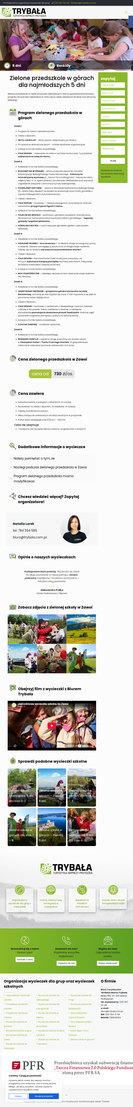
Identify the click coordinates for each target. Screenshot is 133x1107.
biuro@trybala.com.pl (85, 2)
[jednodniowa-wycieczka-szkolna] (51, 658)
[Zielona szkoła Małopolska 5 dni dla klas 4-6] (81, 827)
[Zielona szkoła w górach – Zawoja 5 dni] (52, 787)
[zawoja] (51, 629)
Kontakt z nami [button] (25, 959)
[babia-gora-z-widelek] (81, 629)
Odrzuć (18, 1096)
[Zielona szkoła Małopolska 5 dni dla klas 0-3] (22, 787)
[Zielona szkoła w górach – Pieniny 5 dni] (52, 827)
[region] (33, 1086)
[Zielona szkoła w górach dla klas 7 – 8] (22, 827)
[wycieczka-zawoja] (22, 658)
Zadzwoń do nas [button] (66, 963)
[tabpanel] (52, 581)
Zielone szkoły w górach (82, 1039)
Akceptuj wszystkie (44, 1096)
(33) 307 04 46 (61, 2)
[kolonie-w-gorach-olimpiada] (81, 658)
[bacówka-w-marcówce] (22, 629)
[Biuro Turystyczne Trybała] (24, 12)
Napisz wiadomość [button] (108, 963)
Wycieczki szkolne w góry (18, 1030)
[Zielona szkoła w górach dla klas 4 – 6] (81, 787)
